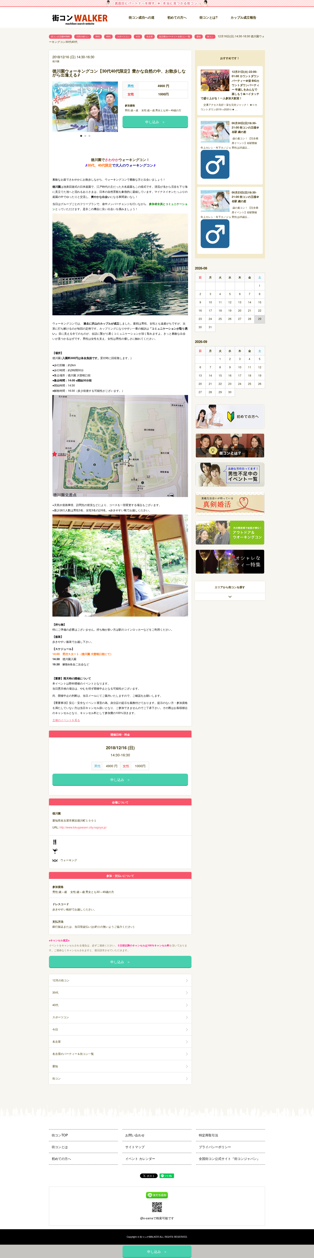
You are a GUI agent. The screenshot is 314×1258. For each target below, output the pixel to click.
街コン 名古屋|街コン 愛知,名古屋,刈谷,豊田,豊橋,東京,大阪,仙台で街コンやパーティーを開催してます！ (80, 17)
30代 (97, 36)
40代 (108, 36)
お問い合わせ (135, 1135)
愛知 (199, 36)
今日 (138, 36)
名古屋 (149, 36)
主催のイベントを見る (66, 720)
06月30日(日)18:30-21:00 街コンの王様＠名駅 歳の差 (245, 127)
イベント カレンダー (140, 1158)
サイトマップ (135, 1146)
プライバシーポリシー (215, 1146)
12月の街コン (82, 36)
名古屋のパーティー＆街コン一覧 (174, 36)
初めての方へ (177, 17)
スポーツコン (123, 36)
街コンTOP (60, 1135)
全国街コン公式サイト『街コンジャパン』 (229, 1158)
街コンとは (60, 1146)
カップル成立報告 (243, 17)
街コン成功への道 (141, 17)
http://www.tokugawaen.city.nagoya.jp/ (83, 827)
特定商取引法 (208, 1135)
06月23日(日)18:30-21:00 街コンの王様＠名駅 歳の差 (245, 196)
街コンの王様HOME (60, 36)
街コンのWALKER (149, 1236)
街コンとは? (209, 17)
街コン (210, 36)
